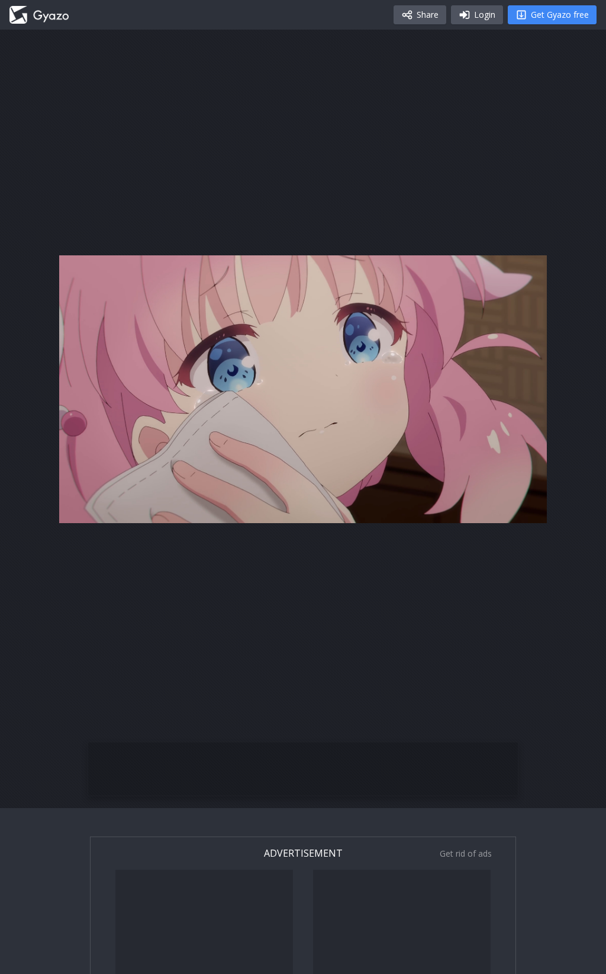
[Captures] (39, 15)
